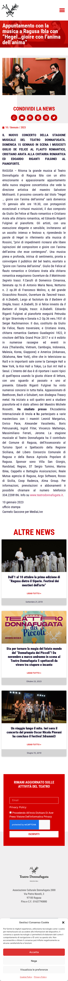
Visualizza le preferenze (34, 969)
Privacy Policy (40, 977)
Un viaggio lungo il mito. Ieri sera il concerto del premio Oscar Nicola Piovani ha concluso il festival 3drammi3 (34, 732)
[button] (63, 922)
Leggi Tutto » (34, 593)
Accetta (34, 952)
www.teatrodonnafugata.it (46, 495)
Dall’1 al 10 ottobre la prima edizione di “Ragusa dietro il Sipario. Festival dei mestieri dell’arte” (34, 581)
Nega (34, 960)
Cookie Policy (26, 977)
